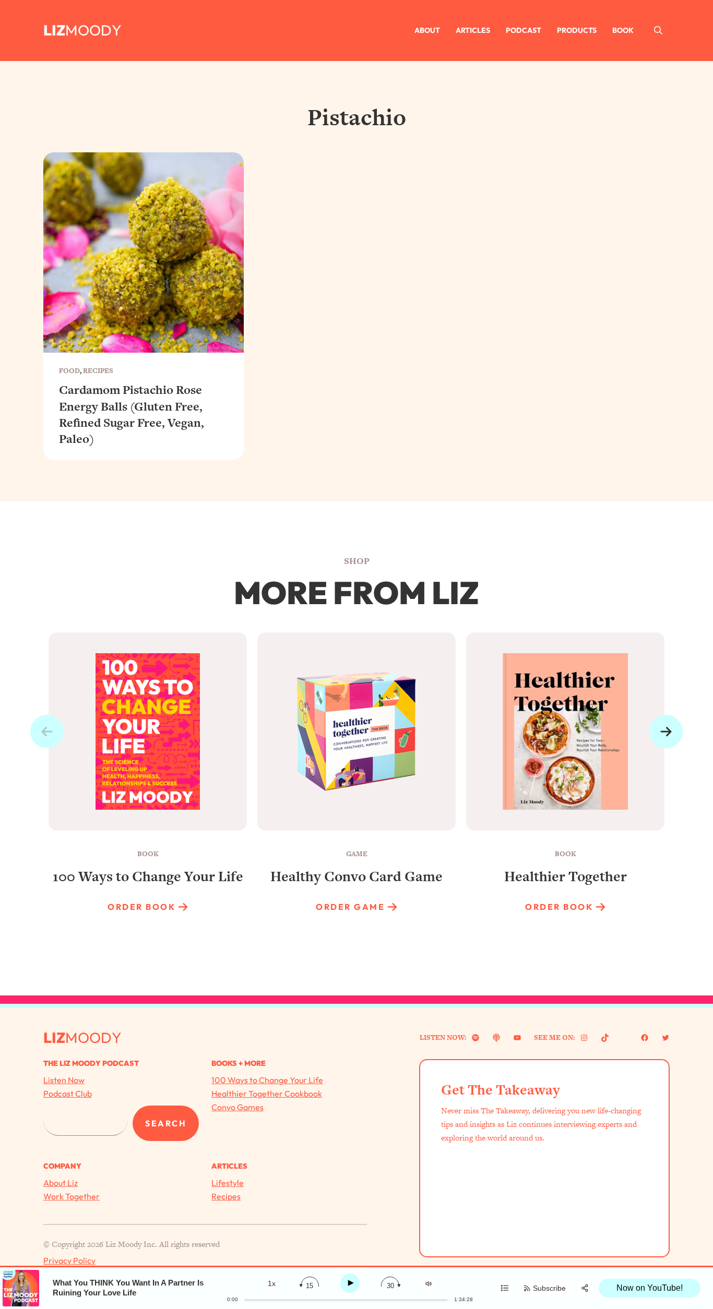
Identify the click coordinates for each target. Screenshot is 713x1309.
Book (623, 30)
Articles (473, 30)
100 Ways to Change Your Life (267, 1080)
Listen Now (64, 1080)
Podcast (523, 30)
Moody (93, 30)
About (427, 30)
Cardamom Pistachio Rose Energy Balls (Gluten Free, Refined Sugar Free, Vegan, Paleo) (131, 414)
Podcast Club (67, 1093)
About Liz (60, 1183)
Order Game (350, 907)
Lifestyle (227, 1183)
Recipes (98, 371)
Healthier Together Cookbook (266, 1093)
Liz (54, 30)
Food (69, 371)
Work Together (71, 1196)
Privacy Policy (69, 1260)
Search (165, 1123)
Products (577, 30)
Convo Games (237, 1107)
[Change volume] (428, 1283)
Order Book (141, 907)
